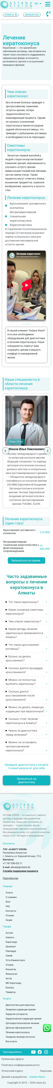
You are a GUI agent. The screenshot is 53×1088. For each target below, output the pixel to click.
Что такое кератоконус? (23, 602)
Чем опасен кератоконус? (24, 621)
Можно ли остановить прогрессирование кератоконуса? (21, 746)
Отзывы (10, 915)
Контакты (11, 911)
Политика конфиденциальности (20, 1064)
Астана (9, 932)
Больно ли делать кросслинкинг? (18, 658)
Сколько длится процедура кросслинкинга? (24, 670)
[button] (5, 450)
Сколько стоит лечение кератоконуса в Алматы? (22, 721)
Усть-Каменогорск (15, 960)
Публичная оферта (12, 1058)
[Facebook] (40, 1052)
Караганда (11, 942)
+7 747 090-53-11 (12, 863)
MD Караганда (13, 983)
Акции (9, 920)
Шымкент (11, 946)
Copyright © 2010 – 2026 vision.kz (26, 1082)
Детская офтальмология (19, 1027)
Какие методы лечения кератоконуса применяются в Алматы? (24, 633)
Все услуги (11, 1041)
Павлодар (11, 951)
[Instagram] (46, 1052)
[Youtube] (33, 1052)
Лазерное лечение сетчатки (20, 1037)
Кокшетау (11, 969)
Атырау (10, 964)
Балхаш (10, 987)
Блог (8, 901)
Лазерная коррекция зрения (21, 1009)
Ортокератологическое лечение (22, 1023)
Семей (9, 955)
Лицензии (46, 1070)
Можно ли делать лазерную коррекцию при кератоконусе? (25, 709)
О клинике (11, 897)
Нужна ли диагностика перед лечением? (21, 732)
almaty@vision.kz (20, 867)
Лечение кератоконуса (18, 1032)
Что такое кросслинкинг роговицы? (22, 647)
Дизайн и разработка (14, 1076)
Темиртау (11, 992)
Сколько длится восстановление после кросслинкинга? (20, 695)
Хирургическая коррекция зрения (23, 1018)
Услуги (9, 892)
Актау (9, 978)
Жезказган (11, 974)
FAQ (8, 906)
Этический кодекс (12, 1070)
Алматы (10, 937)
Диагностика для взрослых (20, 1005)
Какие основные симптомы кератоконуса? (24, 611)
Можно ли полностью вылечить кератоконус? (21, 682)
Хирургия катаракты (17, 1014)
